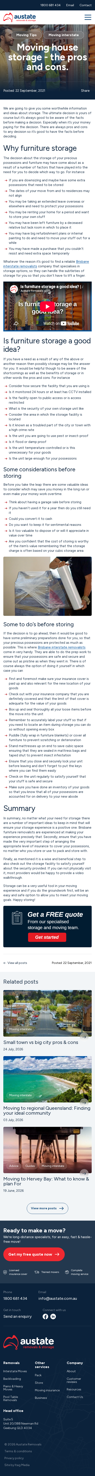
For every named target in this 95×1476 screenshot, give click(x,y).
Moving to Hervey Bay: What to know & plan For (46, 1181)
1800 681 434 (50, 5)
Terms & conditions (18, 1451)
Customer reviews (74, 1380)
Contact (86, 5)
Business (41, 1398)
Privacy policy (14, 1458)
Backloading (12, 1379)
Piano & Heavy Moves (13, 1387)
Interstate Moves (15, 1371)
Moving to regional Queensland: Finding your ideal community (46, 1110)
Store (39, 1383)
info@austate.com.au (57, 1298)
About (71, 1371)
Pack (38, 1375)
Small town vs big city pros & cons (40, 1042)
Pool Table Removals (10, 1398)
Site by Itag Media (17, 1465)
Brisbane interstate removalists (62, 647)
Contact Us (75, 1397)
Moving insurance (47, 1390)
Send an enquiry (17, 1316)
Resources (74, 1389)
